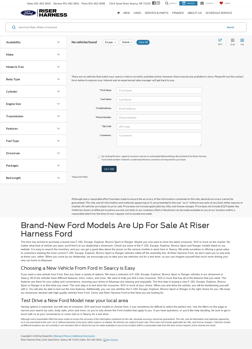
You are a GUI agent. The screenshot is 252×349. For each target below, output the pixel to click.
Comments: (105, 135)
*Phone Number (103, 117)
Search (230, 27)
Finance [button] (178, 12)
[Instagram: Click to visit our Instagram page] (158, 3)
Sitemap (57, 336)
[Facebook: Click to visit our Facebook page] (154, 3)
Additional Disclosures (84, 336)
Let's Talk (109, 168)
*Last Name (105, 99)
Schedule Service (219, 12)
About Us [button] (195, 12)
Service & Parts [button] (156, 12)
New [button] (126, 12)
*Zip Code (106, 126)
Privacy (67, 336)
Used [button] (137, 12)
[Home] (118, 13)
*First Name (105, 90)
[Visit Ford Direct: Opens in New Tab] (111, 340)
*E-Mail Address (103, 108)
